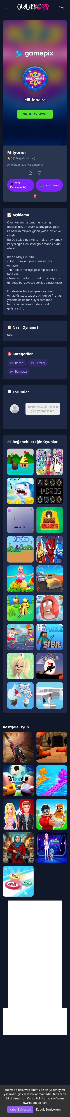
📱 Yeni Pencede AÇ (18, 185)
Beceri (17, 363)
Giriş (61, 7)
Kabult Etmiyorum (48, 1109)
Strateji (38, 363)
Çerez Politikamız (38, 1098)
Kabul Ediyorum (20, 1109)
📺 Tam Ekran (49, 185)
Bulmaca (18, 371)
